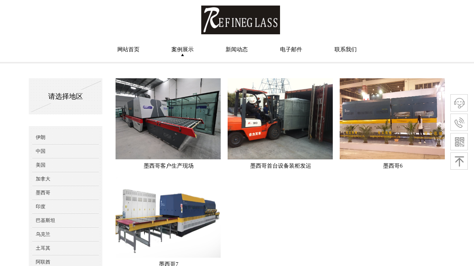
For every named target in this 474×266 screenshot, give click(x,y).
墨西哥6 (393, 166)
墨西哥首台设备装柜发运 (280, 166)
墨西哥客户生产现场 (169, 166)
